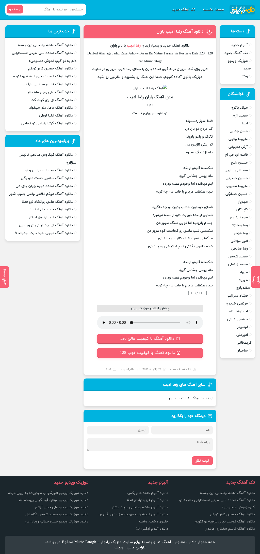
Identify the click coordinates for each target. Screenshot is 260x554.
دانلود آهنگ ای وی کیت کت (51, 100)
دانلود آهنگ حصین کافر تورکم (50, 68)
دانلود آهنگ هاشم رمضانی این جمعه (45, 45)
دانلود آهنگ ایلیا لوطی (56, 115)
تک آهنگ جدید (184, 9)
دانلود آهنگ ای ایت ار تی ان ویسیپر (46, 225)
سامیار (243, 350)
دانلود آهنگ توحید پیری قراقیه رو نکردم (43, 76)
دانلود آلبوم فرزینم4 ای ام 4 (147, 500)
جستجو (15, 9)
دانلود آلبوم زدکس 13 (152, 528)
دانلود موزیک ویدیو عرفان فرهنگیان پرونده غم (53, 500)
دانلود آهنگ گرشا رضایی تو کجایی (47, 123)
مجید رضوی (239, 217)
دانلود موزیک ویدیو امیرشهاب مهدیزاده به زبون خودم (48, 493)
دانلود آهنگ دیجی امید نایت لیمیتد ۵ (44, 233)
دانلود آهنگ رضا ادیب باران (180, 31)
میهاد (243, 272)
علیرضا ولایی (238, 139)
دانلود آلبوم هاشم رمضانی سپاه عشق (140, 507)
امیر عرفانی (239, 241)
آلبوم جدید (239, 45)
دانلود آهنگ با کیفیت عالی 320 (147, 338)
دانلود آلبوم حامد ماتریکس (147, 493)
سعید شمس (238, 256)
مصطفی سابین (236, 170)
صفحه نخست (213, 9)
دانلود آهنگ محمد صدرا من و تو (49, 170)
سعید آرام (240, 115)
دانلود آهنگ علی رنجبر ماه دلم (50, 92)
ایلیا (245, 123)
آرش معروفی (238, 146)
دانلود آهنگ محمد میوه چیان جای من (44, 186)
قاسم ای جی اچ (236, 154)
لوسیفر (242, 327)
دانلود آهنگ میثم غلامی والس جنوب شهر (41, 194)
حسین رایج (239, 162)
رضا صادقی (239, 248)
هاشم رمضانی (237, 319)
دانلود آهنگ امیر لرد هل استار (51, 217)
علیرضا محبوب (237, 186)
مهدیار (243, 201)
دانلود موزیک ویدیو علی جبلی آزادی (61, 507)
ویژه (245, 76)
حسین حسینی (237, 178)
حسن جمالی (239, 131)
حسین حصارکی (236, 194)
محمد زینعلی (238, 264)
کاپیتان (242, 209)
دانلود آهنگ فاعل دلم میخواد (51, 107)
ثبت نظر (202, 460)
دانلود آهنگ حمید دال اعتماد (51, 209)
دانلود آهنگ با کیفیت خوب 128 (147, 353)
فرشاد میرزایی (237, 295)
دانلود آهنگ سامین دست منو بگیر (47, 178)
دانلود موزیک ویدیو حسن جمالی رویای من (56, 521)
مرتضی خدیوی (237, 303)
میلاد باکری (239, 107)
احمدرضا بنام (238, 311)
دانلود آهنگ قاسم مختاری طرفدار (48, 84)
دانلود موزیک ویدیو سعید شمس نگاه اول (56, 514)
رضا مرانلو (241, 233)
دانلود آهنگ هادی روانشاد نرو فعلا (47, 201)
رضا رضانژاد (240, 225)
